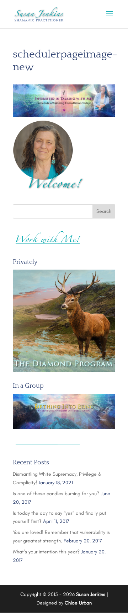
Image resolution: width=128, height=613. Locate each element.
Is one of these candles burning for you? (56, 494)
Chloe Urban (78, 603)
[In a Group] (64, 411)
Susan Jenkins (90, 594)
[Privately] (64, 321)
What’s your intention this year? (46, 552)
